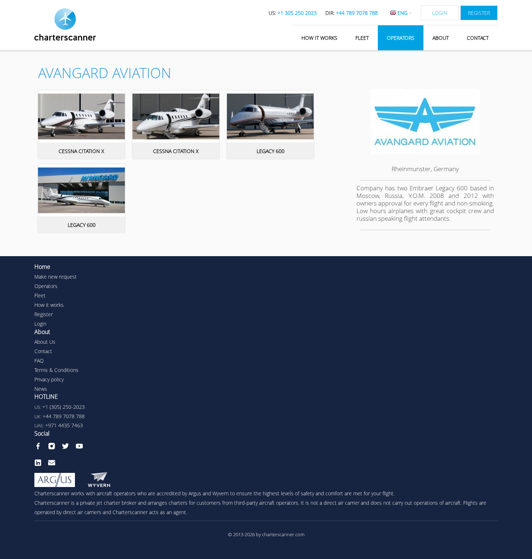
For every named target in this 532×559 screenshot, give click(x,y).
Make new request (55, 276)
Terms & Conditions (56, 370)
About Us (44, 341)
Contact (478, 37)
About (440, 37)
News (40, 388)
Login (439, 12)
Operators (400, 37)
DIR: (351, 12)
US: (293, 12)
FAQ (39, 360)
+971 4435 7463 (64, 425)
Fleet (362, 37)
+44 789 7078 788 (64, 416)
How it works (319, 37)
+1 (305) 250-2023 (63, 406)
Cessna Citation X (81, 151)
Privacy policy (49, 379)
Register (479, 12)
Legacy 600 (270, 151)
